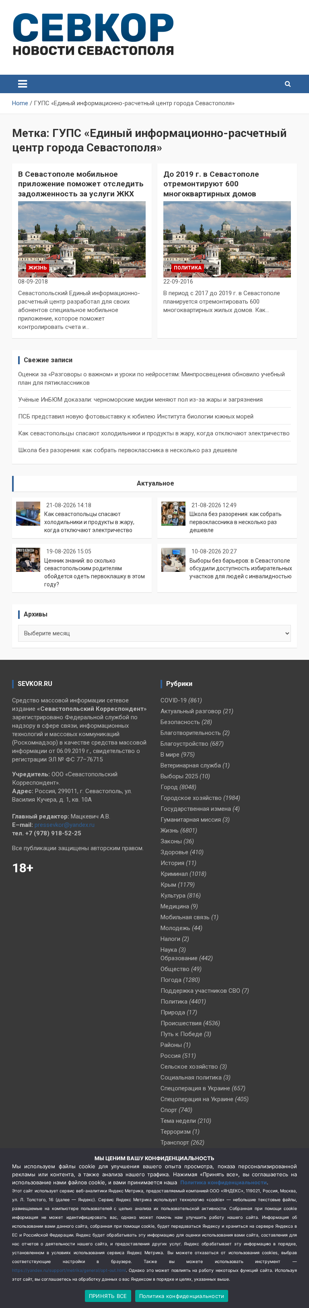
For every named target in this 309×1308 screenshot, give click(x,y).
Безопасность (180, 722)
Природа (173, 1012)
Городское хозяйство (191, 798)
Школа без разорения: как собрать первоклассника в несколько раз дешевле (127, 450)
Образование (179, 958)
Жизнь (38, 268)
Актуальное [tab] (155, 483)
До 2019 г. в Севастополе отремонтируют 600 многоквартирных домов (211, 183)
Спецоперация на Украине (197, 1099)
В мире (170, 754)
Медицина (175, 906)
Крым (168, 884)
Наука (169, 949)
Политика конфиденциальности (223, 1182)
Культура (173, 895)
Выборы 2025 (179, 776)
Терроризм (176, 1131)
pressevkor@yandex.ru (65, 824)
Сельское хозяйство (189, 1066)
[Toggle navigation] (22, 84)
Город (169, 787)
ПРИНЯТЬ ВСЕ (108, 1296)
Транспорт (175, 1142)
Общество (175, 969)
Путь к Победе (181, 1034)
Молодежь (175, 928)
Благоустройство (184, 743)
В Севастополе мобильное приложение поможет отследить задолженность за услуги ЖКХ (81, 183)
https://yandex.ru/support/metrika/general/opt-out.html (69, 1270)
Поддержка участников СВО (200, 990)
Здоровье (174, 852)
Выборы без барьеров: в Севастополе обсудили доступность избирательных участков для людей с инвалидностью (241, 568)
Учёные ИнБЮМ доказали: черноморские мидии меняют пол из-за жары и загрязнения (140, 399)
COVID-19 (174, 700)
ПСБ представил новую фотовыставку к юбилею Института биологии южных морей (135, 416)
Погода (171, 980)
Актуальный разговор (191, 711)
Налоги (170, 939)
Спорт (169, 1110)
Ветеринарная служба (191, 765)
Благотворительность (191, 733)
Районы (171, 1045)
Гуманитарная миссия (191, 819)
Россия (171, 1055)
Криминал (174, 873)
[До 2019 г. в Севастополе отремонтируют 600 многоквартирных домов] (227, 239)
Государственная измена (196, 808)
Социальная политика (191, 1077)
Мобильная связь (185, 917)
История (172, 863)
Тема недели (178, 1120)
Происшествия (181, 1023)
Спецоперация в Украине (195, 1088)
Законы (171, 841)
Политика (188, 268)
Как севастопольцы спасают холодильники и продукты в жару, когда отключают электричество (154, 433)
